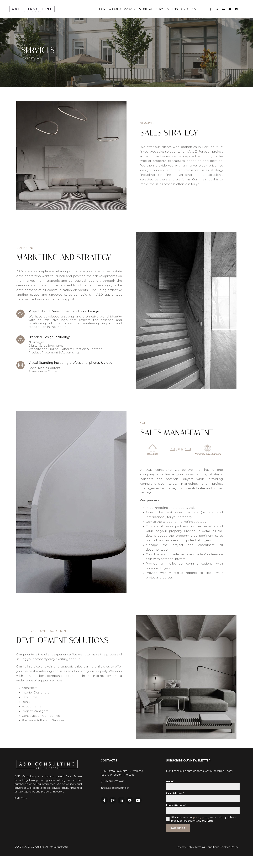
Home (103, 9)
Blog (174, 9)
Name (170, 781)
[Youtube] (230, 9)
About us (115, 9)
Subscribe (178, 827)
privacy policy (201, 817)
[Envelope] (236, 9)
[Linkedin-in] (223, 9)
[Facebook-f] (210, 9)
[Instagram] (217, 9)
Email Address (175, 793)
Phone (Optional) (176, 805)
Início (25, 57)
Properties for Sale (139, 9)
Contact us (188, 9)
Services (162, 9)
